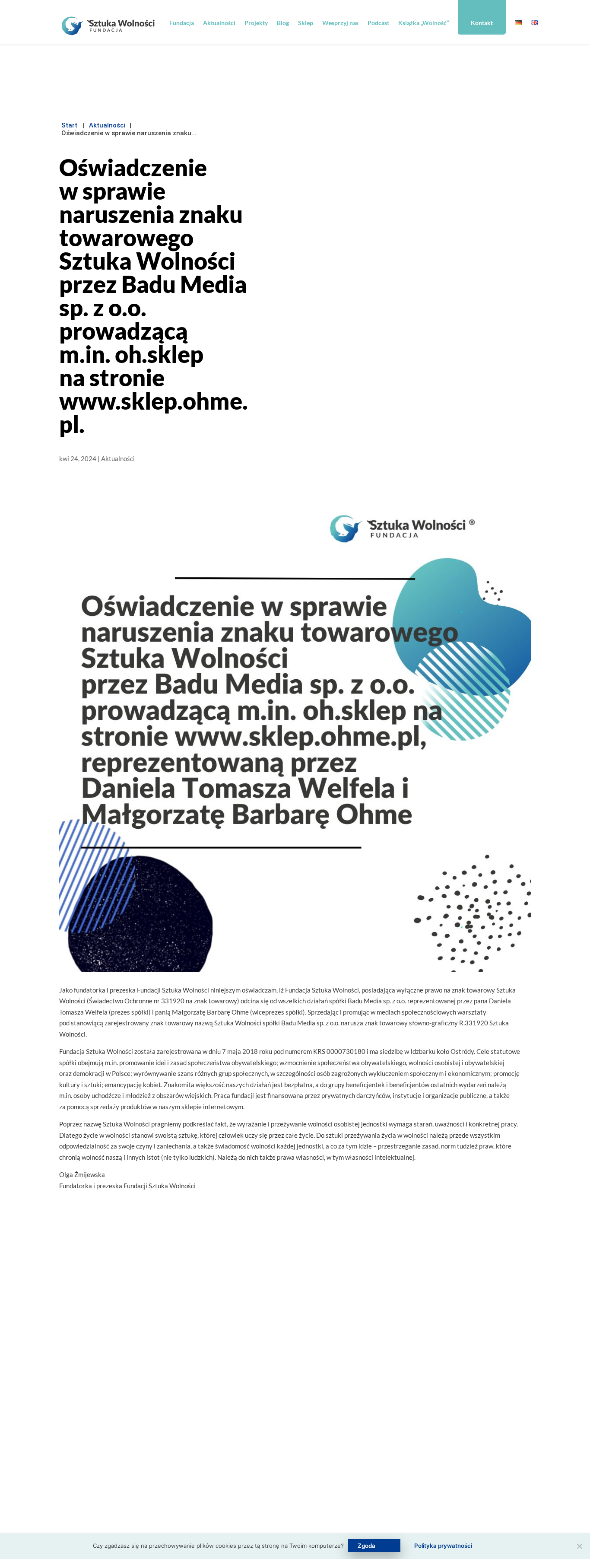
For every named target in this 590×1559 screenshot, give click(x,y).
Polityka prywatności (368, 1458)
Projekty (256, 22)
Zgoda (366, 1545)
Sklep (305, 22)
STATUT (163, 1511)
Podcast (378, 22)
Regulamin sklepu (363, 1440)
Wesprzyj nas (340, 22)
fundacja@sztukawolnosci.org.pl (289, 1401)
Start (69, 125)
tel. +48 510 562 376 (284, 1425)
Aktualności (219, 22)
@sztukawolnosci (278, 1443)
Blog (283, 22)
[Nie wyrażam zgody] (579, 1546)
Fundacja (181, 22)
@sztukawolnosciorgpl (273, 1462)
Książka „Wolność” (423, 22)
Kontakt (482, 22)
